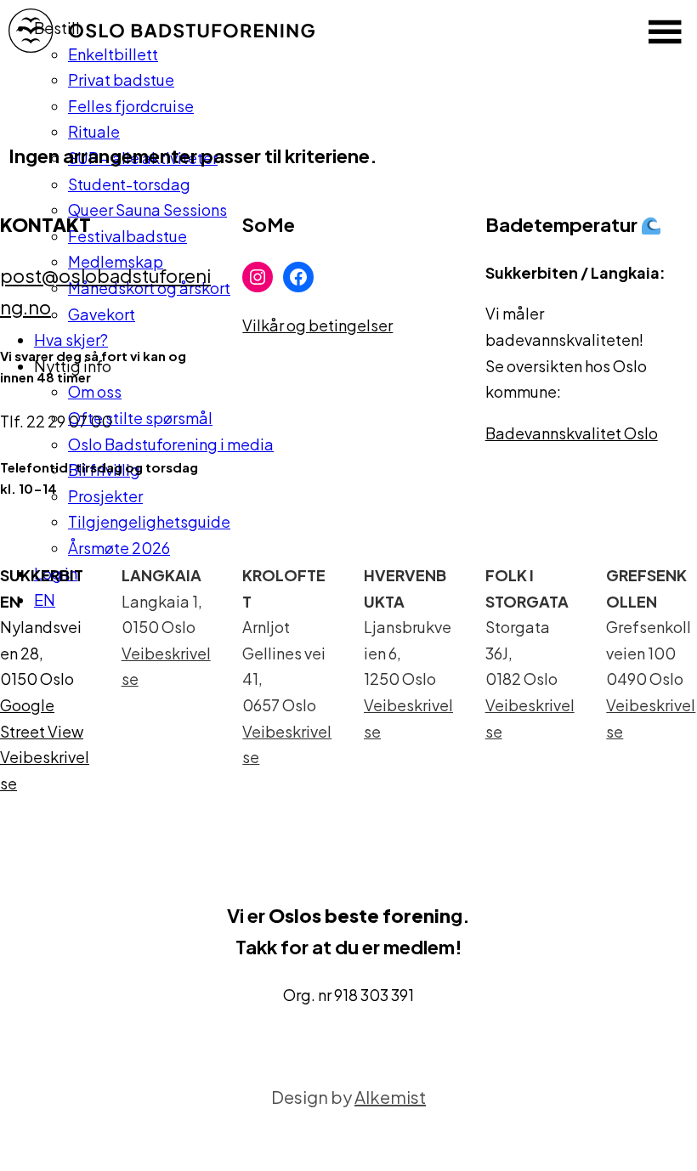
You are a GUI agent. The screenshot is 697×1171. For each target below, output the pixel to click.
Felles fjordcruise (131, 106)
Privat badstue (121, 79)
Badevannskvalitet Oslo (571, 433)
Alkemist (390, 1096)
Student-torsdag (129, 184)
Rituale (94, 131)
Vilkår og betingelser (317, 325)
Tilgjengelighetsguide (149, 521)
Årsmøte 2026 (119, 547)
